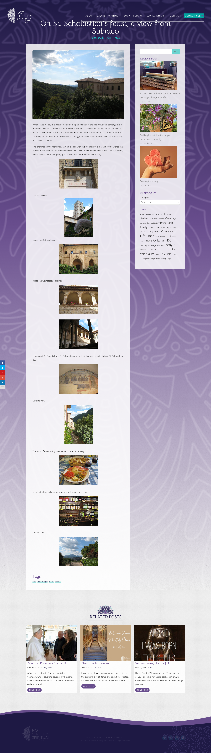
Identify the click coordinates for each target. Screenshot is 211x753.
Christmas (153, 218)
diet (148, 223)
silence (174, 249)
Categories (145, 197)
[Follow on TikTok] (183, 737)
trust (174, 254)
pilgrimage (42, 581)
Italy (34, 581)
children (144, 218)
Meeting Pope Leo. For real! (46, 663)
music (142, 241)
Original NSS (162, 240)
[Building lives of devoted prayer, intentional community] (158, 118)
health (146, 232)
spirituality (147, 254)
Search (176, 51)
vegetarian (155, 258)
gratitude (173, 227)
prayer (171, 245)
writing (163, 258)
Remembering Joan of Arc (153, 663)
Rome (51, 581)
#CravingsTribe (145, 214)
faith (170, 222)
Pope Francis (161, 245)
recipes (143, 250)
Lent (156, 231)
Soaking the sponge (149, 181)
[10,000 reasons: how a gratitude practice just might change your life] (158, 76)
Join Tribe (193, 16)
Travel (116, 38)
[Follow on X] (171, 737)
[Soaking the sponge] (158, 162)
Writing (113, 15)
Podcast (138, 15)
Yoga (127, 15)
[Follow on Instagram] (177, 737)
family (143, 227)
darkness (143, 223)
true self (166, 254)
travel (157, 254)
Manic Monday (160, 236)
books (163, 214)
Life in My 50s (168, 231)
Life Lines (147, 236)
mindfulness (171, 236)
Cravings (170, 218)
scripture (166, 250)
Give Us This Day (162, 227)
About (89, 15)
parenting (143, 245)
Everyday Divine (158, 222)
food (151, 227)
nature (149, 240)
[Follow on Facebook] (164, 737)
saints (58, 581)
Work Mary (155, 16)
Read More (34, 690)
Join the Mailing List (115, 738)
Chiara (169, 214)
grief (141, 232)
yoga (169, 258)
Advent (155, 214)
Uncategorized (145, 258)
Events (100, 15)
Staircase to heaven (95, 663)
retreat (150, 249)
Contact (175, 15)
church (161, 219)
